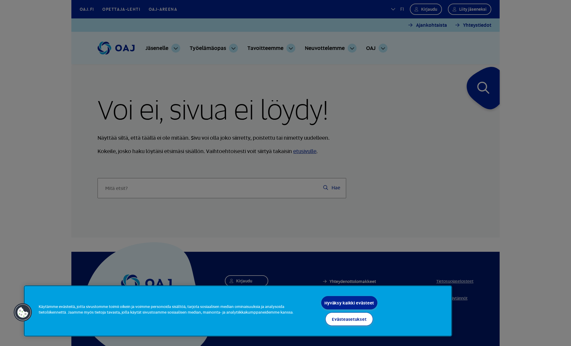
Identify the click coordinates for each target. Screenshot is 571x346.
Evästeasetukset (349, 319)
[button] (22, 312)
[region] (238, 310)
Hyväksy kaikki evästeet (349, 303)
